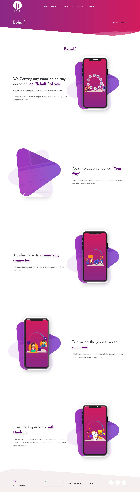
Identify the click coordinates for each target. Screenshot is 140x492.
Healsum (21, 485)
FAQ (91, 483)
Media (91, 6)
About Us (55, 6)
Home (44, 6)
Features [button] (67, 6)
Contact (81, 6)
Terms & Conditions (75, 483)
